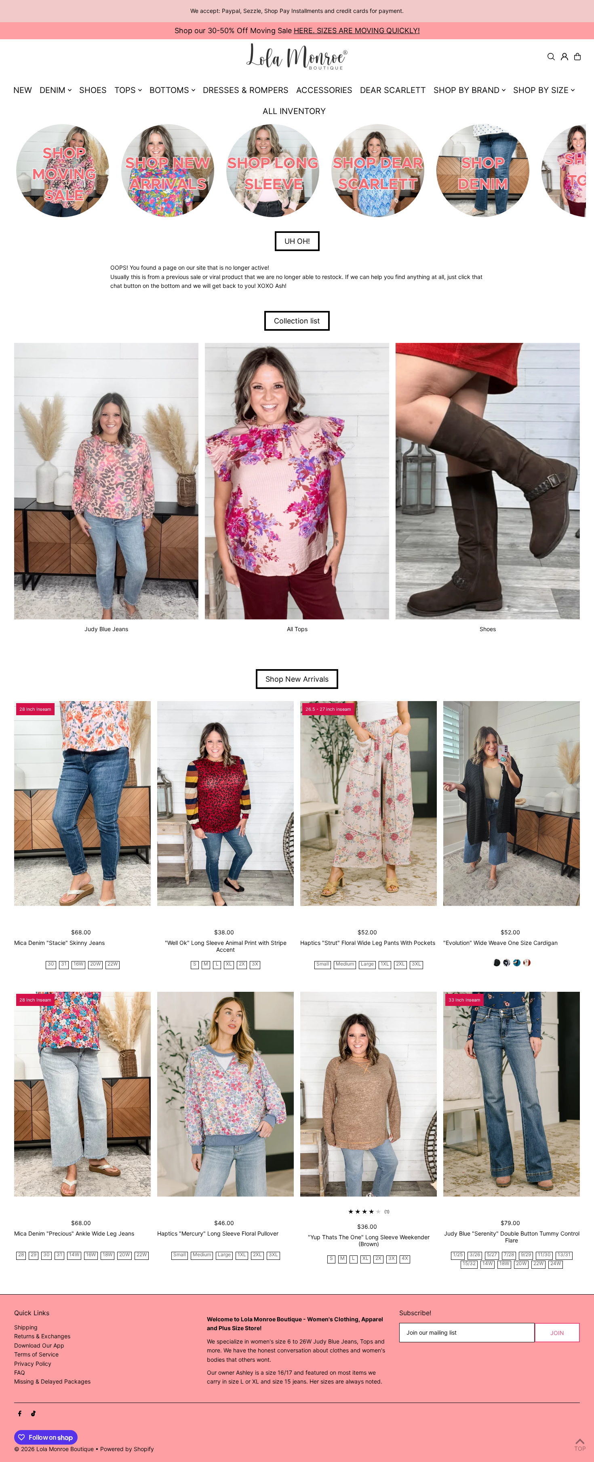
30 (51, 964)
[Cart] (577, 56)
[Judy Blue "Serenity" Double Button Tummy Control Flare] (511, 1094)
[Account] (564, 56)
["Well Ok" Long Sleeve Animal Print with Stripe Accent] (225, 803)
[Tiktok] (33, 1414)
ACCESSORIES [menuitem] (324, 90)
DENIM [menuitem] (52, 90)
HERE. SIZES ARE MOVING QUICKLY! (357, 30)
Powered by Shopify (127, 1448)
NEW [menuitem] (22, 90)
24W (555, 1263)
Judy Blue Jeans (106, 628)
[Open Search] (551, 56)
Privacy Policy (32, 1363)
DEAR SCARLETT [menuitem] (393, 90)
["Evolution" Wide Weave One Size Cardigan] (511, 803)
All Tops (297, 628)
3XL (416, 964)
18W (107, 1254)
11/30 (544, 1254)
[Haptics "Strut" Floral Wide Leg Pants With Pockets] (368, 803)
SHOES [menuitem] (93, 90)
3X (255, 964)
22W (112, 964)
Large (367, 964)
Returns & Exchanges (42, 1336)
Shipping (26, 1327)
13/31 (564, 1254)
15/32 (469, 1263)
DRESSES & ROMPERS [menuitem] (246, 90)
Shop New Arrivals (297, 679)
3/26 (475, 1254)
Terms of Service (36, 1354)
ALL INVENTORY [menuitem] (294, 111)
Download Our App (39, 1345)
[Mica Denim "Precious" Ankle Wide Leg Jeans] (82, 1094)
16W (78, 964)
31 (64, 964)
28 (21, 1254)
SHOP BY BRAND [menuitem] (466, 90)
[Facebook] (19, 1414)
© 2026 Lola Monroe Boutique (54, 1448)
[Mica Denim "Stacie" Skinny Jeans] (82, 803)
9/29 (526, 1254)
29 (33, 1254)
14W (74, 1254)
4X (405, 1258)
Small (322, 964)
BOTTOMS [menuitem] (169, 90)
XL (229, 964)
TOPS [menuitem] (125, 90)
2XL (400, 964)
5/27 (492, 1254)
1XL (385, 964)
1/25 (458, 1254)
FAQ (19, 1372)
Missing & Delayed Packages (52, 1381)
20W (95, 964)
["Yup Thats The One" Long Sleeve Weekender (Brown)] (368, 1094)
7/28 (509, 1254)
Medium (345, 964)
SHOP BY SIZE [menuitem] (541, 90)
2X (242, 964)
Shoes (488, 628)
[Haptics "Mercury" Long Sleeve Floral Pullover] (225, 1094)
